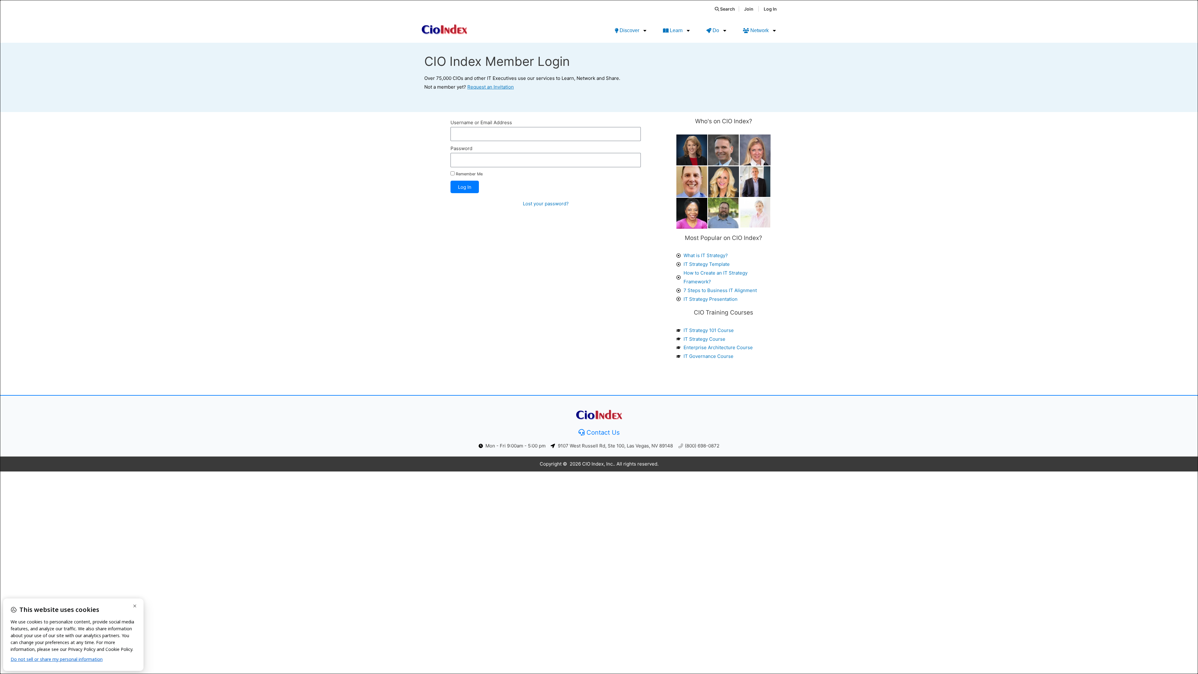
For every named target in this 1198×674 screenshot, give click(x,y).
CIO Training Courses (723, 312)
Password (461, 148)
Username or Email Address (481, 122)
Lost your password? (546, 204)
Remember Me (469, 174)
